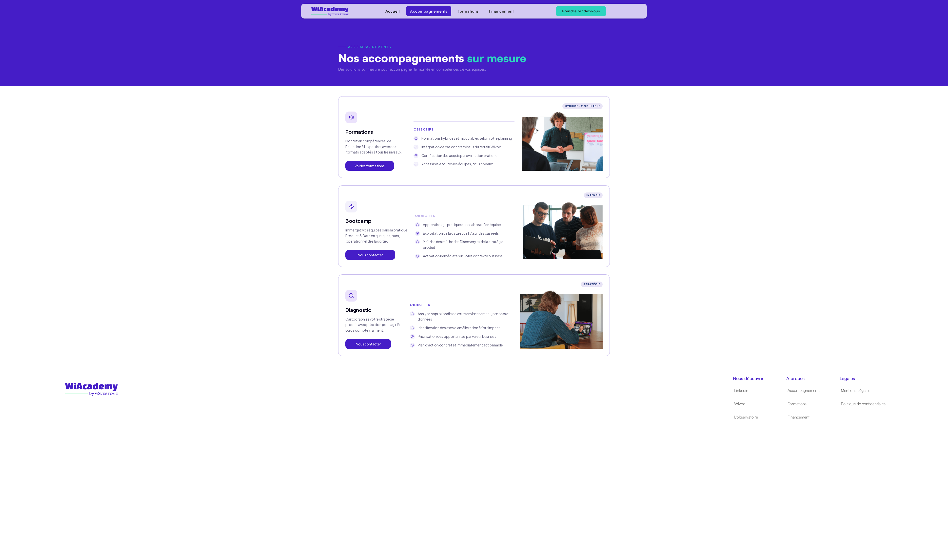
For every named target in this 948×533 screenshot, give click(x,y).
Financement (501, 11)
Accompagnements (428, 11)
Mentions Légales (855, 390)
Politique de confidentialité (863, 403)
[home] (326, 11)
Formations (468, 11)
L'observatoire (746, 417)
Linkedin (741, 390)
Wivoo (739, 403)
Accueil (392, 11)
